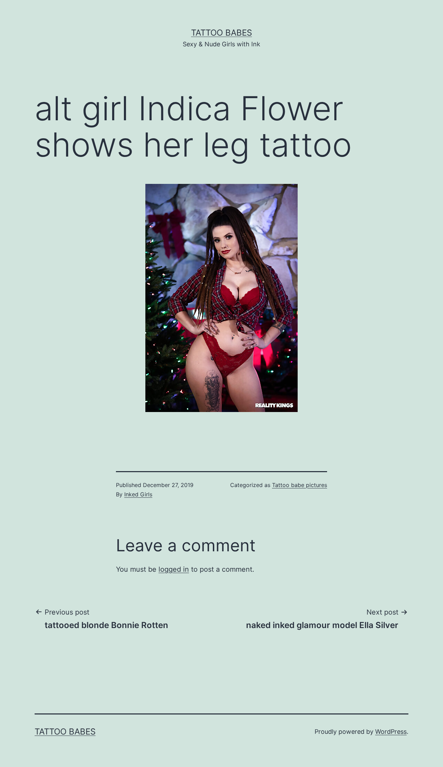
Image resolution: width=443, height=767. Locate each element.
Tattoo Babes (221, 33)
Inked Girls (138, 494)
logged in (174, 569)
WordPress (391, 731)
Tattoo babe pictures (299, 484)
